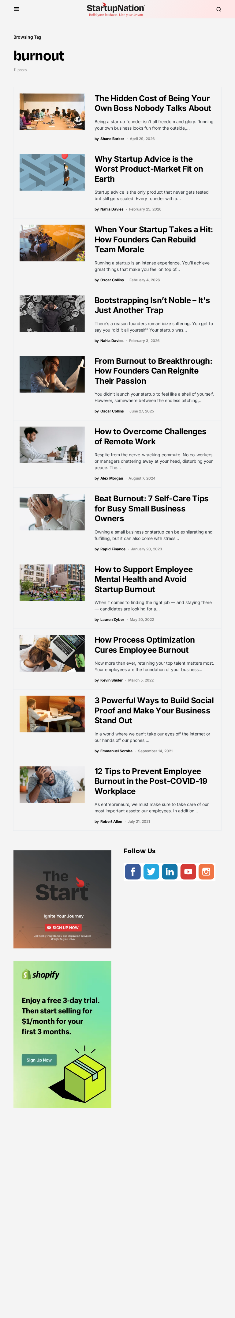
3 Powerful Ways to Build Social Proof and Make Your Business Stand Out (154, 710)
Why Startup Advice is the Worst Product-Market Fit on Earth (149, 169)
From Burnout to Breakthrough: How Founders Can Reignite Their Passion (154, 371)
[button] (16, 9)
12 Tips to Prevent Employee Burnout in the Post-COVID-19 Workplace (151, 781)
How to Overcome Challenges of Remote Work (151, 436)
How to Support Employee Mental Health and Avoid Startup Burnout (144, 579)
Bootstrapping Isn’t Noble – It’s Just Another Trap (152, 305)
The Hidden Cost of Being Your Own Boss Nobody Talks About (153, 103)
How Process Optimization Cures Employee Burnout (145, 645)
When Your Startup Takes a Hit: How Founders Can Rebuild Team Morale (154, 239)
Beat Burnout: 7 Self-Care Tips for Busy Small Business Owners (152, 508)
